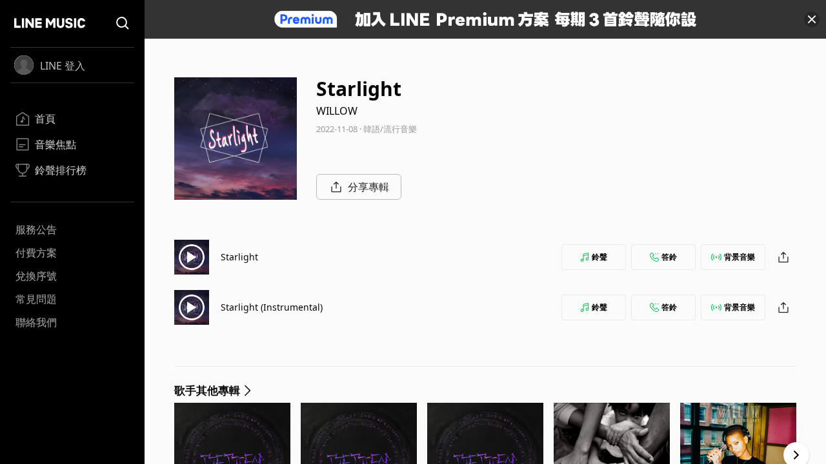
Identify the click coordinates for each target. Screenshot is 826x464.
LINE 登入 (62, 66)
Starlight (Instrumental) (272, 307)
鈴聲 (599, 256)
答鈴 (669, 256)
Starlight (239, 257)
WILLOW (337, 111)
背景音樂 (739, 256)
